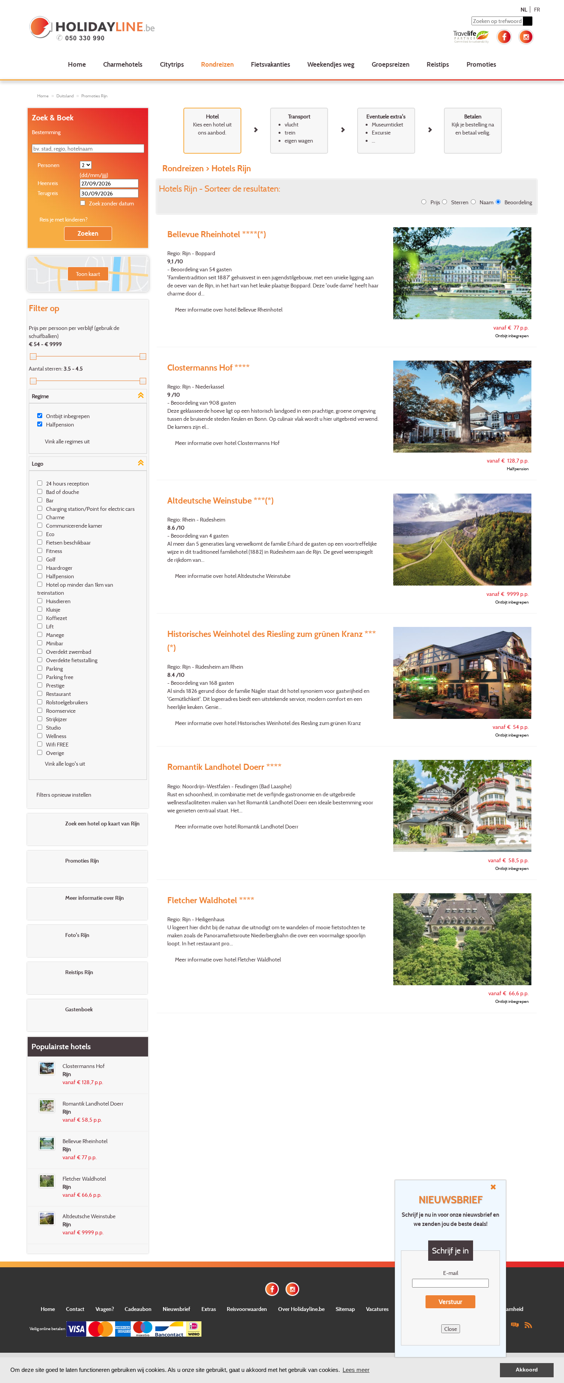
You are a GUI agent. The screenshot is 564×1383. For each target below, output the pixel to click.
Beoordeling (518, 202)
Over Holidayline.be (301, 1309)
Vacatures (377, 1309)
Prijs (435, 202)
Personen (48, 165)
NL (524, 9)
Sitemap (345, 1309)
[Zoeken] (527, 21)
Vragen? (105, 1309)
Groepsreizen (390, 64)
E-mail (450, 1273)
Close (450, 1329)
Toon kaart (88, 274)
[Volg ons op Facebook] (504, 36)
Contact (75, 1309)
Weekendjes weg (331, 64)
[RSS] (528, 1324)
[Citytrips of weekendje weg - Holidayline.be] (130, 29)
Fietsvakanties (270, 64)
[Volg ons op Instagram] (526, 36)
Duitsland (65, 95)
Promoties (481, 64)
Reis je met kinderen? (63, 219)
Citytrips (172, 64)
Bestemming (46, 132)
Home (77, 64)
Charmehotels (122, 64)
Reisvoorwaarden (247, 1309)
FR (537, 9)
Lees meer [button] (356, 1370)
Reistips (438, 64)
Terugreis (48, 193)
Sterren (459, 202)
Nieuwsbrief (176, 1309)
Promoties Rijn (94, 95)
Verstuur (450, 1302)
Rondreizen (217, 64)
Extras (208, 1309)
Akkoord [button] (527, 1370)
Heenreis (48, 183)
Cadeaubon (138, 1309)
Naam (486, 202)
